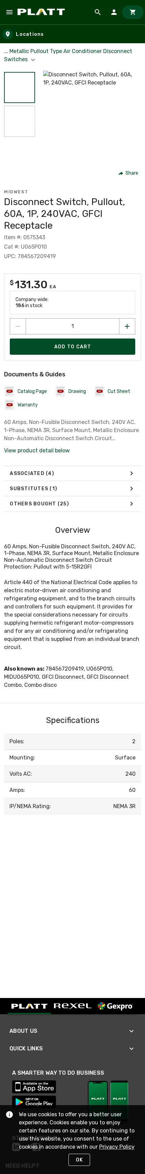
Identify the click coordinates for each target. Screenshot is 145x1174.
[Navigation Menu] (9, 12)
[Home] (42, 12)
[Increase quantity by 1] (127, 326)
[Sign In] (114, 12)
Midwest (16, 191)
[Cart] (133, 12)
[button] (19, 87)
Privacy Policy (117, 1147)
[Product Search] (98, 12)
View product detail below (37, 450)
